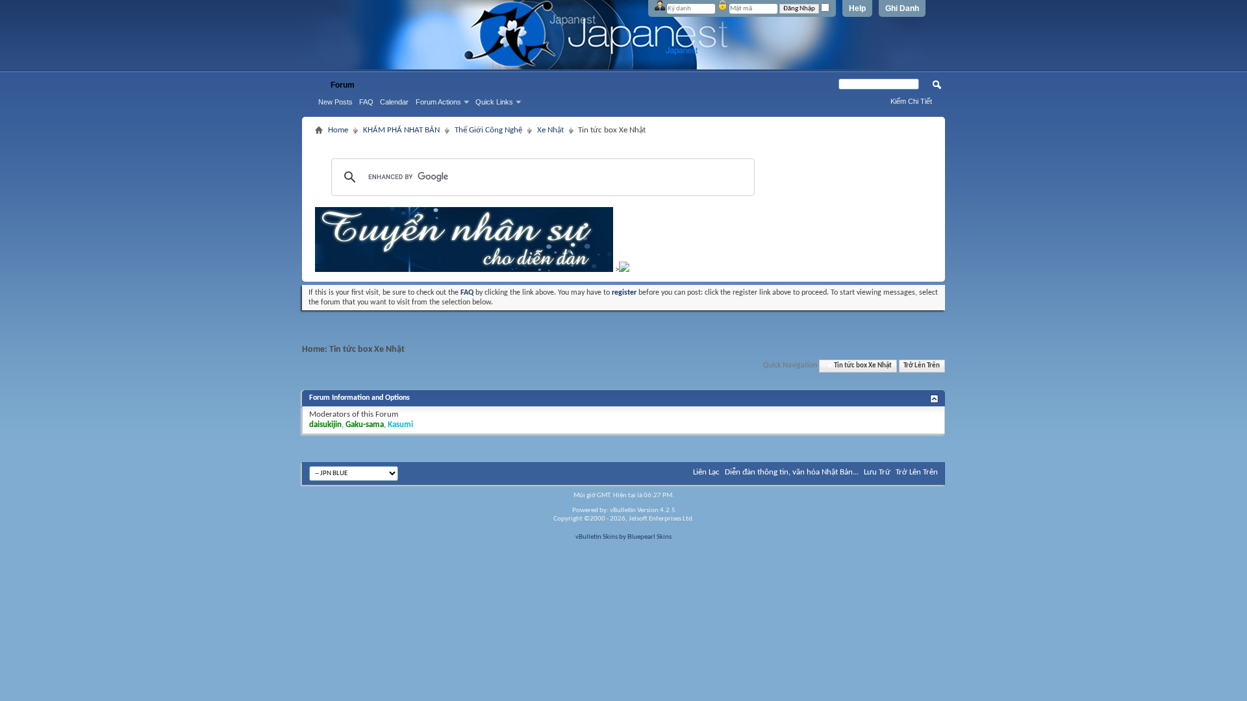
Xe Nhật (550, 130)
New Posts (335, 102)
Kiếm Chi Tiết (911, 101)
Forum (343, 85)
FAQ (366, 102)
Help (857, 8)
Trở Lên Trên (921, 365)
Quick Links (494, 102)
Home (338, 130)
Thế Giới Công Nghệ (488, 130)
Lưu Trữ (877, 472)
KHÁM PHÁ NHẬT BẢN (401, 130)
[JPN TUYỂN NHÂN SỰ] (464, 269)
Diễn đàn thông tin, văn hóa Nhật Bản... (792, 472)
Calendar (394, 102)
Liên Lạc (706, 472)
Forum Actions (438, 102)
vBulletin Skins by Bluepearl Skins (623, 537)
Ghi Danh (902, 8)
